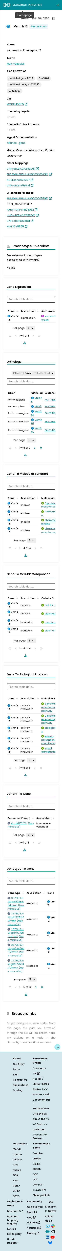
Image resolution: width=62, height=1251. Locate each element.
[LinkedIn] (47, 1236)
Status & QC (40, 1089)
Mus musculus (15, 64)
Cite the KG (40, 1113)
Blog (30, 1217)
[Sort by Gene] (17, 310)
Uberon (17, 1154)
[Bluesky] (50, 1242)
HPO (15, 1164)
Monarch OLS (15, 1211)
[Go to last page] (40, 448)
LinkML (36, 1164)
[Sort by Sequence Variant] (32, 817)
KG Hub (11, 1229)
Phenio (17, 1170)
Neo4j (37, 1079)
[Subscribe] (47, 1225)
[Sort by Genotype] (22, 892)
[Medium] (47, 1231)
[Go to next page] (34, 448)
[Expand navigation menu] (58, 5)
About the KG (41, 1119)
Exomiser (38, 1153)
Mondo (17, 1149)
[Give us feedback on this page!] (57, 1047)
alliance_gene (16, 143)
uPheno (17, 1159)
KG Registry (14, 1234)
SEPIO (16, 1190)
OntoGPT (38, 1184)
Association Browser (40, 1136)
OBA (15, 1175)
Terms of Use (41, 1108)
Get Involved (35, 1207)
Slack (30, 1212)
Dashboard (39, 1129)
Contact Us (20, 1079)
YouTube (33, 1228)
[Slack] (53, 1225)
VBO (15, 1180)
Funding (17, 1090)
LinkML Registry (12, 1241)
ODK (35, 1179)
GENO (16, 1185)
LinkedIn (32, 1222)
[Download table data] (23, 343)
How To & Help (41, 1094)
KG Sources (40, 1124)
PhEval (37, 1158)
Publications (20, 1085)
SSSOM (37, 1169)
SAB (15, 1074)
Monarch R (39, 1084)
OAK (35, 1174)
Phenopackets (41, 1195)
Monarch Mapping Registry (12, 1220)
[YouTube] (52, 1236)
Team (16, 1069)
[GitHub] (53, 1231)
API (35, 1073)
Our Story (19, 1064)
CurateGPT (39, 1190)
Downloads (39, 1068)
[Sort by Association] (37, 310)
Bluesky (32, 1233)
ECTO (16, 1196)
